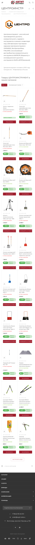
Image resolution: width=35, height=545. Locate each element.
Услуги (4, 483)
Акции (3, 479)
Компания (5, 492)
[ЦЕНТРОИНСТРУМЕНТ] (17, 24)
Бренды (4, 487)
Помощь (4, 500)
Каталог (4, 474)
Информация (6, 496)
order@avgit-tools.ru (18, 517)
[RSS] (29, 8)
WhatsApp (19, 527)
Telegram (15, 527)
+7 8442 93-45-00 (18, 514)
